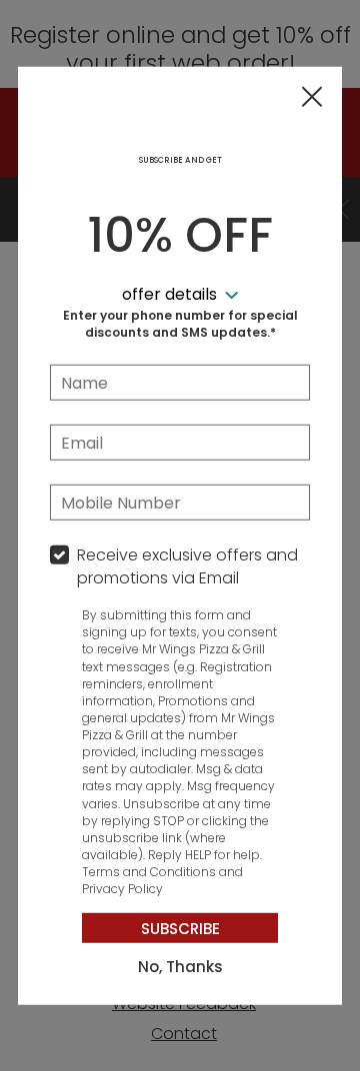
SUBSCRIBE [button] (180, 928)
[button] (312, 98)
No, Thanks (180, 966)
